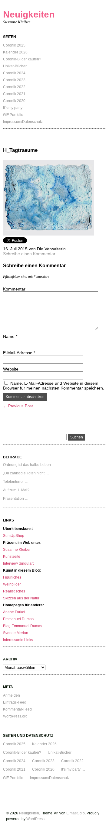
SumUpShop (13, 536)
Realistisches (14, 591)
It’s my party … (15, 108)
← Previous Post (18, 406)
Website (10, 369)
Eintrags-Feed (14, 702)
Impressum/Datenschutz (23, 122)
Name (10, 336)
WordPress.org (15, 716)
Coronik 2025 (14, 45)
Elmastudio (75, 813)
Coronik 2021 (14, 94)
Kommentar (14, 289)
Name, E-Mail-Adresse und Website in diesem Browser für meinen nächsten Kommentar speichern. (53, 385)
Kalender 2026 (15, 52)
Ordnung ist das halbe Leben (27, 465)
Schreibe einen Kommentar (29, 253)
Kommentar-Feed (17, 709)
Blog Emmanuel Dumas (22, 626)
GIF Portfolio (13, 115)
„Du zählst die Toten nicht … (26, 473)
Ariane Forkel (14, 612)
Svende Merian (15, 633)
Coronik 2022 (14, 87)
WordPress (35, 819)
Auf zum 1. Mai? (16, 490)
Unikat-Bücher (15, 66)
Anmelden (11, 695)
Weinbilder (12, 584)
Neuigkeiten (28, 14)
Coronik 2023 (14, 80)
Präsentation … (15, 498)
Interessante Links (18, 640)
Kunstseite (11, 556)
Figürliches (12, 577)
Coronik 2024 (14, 73)
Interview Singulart (18, 563)
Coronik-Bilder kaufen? (22, 59)
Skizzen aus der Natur (21, 598)
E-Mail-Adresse (19, 352)
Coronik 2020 (14, 101)
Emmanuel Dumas (18, 619)
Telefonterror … (15, 482)
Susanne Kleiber (17, 549)
